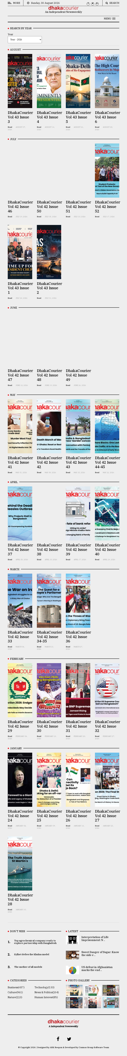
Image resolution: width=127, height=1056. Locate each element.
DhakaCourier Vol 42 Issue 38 (49, 549)
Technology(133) (44, 987)
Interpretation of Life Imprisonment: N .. (95, 939)
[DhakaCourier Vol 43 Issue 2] (74, 1006)
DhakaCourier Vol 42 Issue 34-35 (49, 637)
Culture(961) (15, 992)
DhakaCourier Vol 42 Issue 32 (107, 726)
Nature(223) (15, 997)
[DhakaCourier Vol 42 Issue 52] (111, 1006)
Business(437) (16, 987)
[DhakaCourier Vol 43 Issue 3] (111, 993)
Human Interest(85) (46, 997)
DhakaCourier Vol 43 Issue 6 (107, 117)
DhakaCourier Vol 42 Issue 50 (49, 207)
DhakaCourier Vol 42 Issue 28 (20, 899)
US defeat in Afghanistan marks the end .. (97, 969)
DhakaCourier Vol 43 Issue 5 (78, 117)
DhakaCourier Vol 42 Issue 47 (20, 375)
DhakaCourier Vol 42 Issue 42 (49, 462)
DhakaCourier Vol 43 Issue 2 (49, 288)
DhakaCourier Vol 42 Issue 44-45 (107, 462)
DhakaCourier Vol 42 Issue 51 (78, 207)
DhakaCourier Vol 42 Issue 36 (78, 637)
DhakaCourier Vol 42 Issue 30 (49, 726)
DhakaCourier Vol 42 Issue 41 (20, 462)
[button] (109, 18)
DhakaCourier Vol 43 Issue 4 (49, 117)
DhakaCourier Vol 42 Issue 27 (107, 816)
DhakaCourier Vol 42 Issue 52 (107, 207)
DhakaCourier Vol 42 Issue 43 (78, 462)
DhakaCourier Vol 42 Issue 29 (20, 726)
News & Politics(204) (47, 992)
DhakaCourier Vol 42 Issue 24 (20, 816)
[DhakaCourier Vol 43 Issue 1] (92, 1006)
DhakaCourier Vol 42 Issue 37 (20, 549)
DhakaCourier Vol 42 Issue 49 (78, 375)
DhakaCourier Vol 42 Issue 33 (20, 637)
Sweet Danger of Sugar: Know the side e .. (100, 954)
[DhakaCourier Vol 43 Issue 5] (74, 993)
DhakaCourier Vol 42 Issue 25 (49, 816)
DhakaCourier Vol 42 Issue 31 (78, 726)
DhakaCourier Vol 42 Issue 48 (49, 375)
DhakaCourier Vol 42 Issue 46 (20, 207)
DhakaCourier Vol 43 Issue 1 (20, 288)
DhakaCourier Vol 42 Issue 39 (78, 549)
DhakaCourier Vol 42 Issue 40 (107, 549)
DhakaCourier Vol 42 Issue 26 (78, 816)
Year (10, 34)
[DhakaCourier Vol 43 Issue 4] (92, 993)
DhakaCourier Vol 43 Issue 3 (20, 117)
